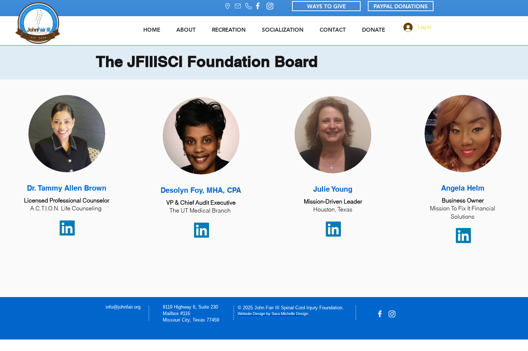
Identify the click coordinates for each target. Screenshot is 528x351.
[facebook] (257, 5)
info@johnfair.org (123, 307)
